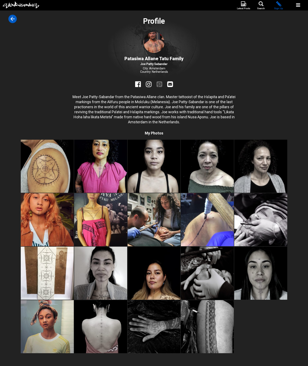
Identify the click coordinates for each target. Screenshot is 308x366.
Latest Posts (243, 8)
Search (261, 8)
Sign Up (278, 8)
